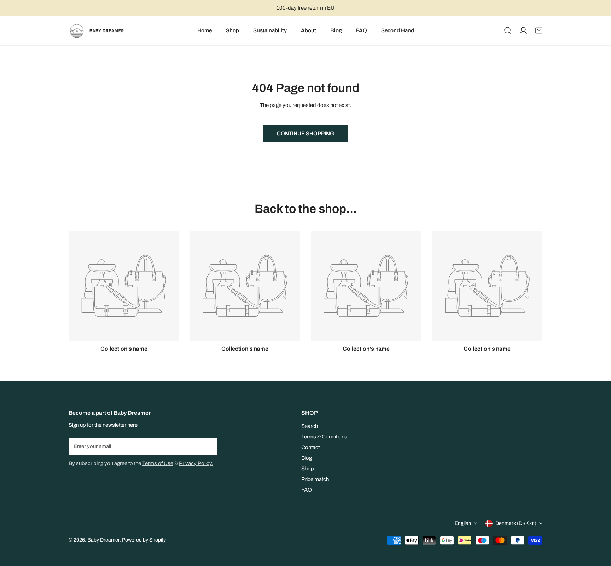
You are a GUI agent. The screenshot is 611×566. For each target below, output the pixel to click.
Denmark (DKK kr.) (515, 523)
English (463, 523)
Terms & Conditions (324, 437)
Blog (306, 458)
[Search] (508, 30)
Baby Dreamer (103, 540)
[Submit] (207, 446)
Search (309, 426)
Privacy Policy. (196, 463)
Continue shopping (305, 133)
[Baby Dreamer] (99, 30)
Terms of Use (157, 463)
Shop (307, 468)
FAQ (306, 490)
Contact (310, 447)
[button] (539, 30)
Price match (315, 479)
